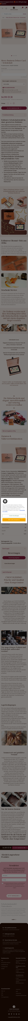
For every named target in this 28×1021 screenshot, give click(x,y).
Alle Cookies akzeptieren (14, 519)
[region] (14, 510)
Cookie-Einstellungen (14, 515)
